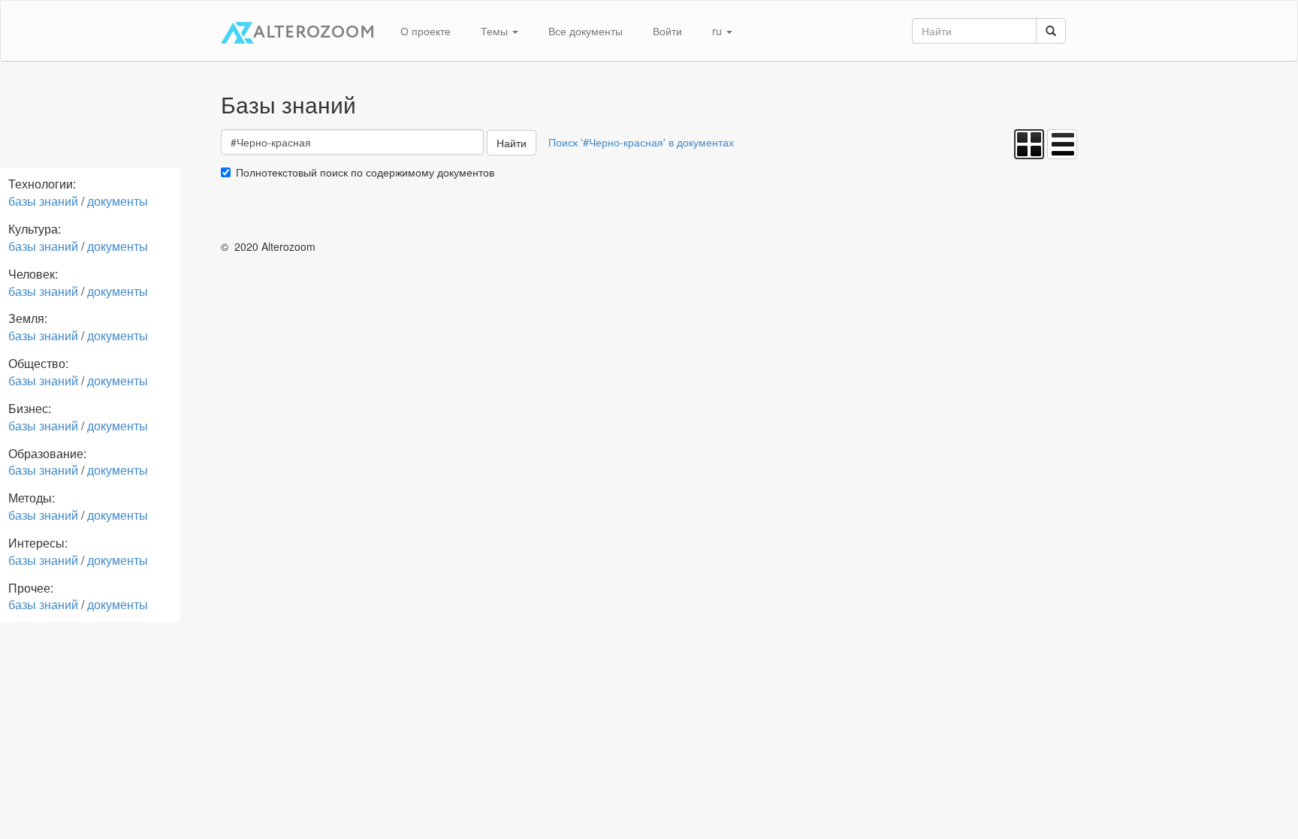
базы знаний (43, 201)
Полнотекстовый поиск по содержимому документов (365, 172)
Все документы (585, 30)
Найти (512, 142)
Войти (667, 30)
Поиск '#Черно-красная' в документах (641, 141)
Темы (496, 30)
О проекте (425, 30)
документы (117, 201)
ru (718, 30)
